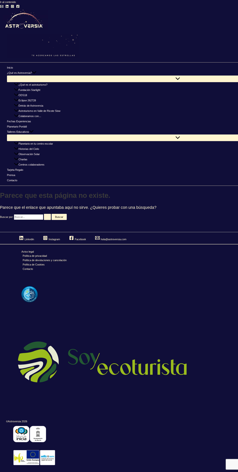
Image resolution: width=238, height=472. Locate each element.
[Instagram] (12, 7)
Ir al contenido (8, 2)
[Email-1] (1, 7)
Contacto (28, 268)
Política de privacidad (35, 255)
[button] (34, 73)
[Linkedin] (7, 7)
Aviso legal (27, 251)
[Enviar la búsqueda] (47, 217)
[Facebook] (18, 7)
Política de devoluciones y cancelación (45, 260)
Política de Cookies (34, 264)
